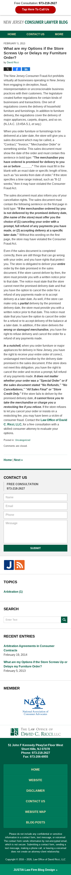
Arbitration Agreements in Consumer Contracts (29, 648)
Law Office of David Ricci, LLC (49, 859)
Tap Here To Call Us (35, 9)
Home (12, 34)
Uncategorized (22, 440)
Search (64, 620)
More (59, 34)
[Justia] (9, 565)
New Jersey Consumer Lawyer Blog (36, 23)
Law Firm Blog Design (34, 869)
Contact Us (35, 34)
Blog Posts (35, 822)
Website (35, 780)
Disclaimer (35, 790)
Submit (35, 548)
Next (18, 459)
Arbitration (13, 591)
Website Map (35, 811)
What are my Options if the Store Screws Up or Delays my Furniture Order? (35, 664)
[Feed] (19, 565)
